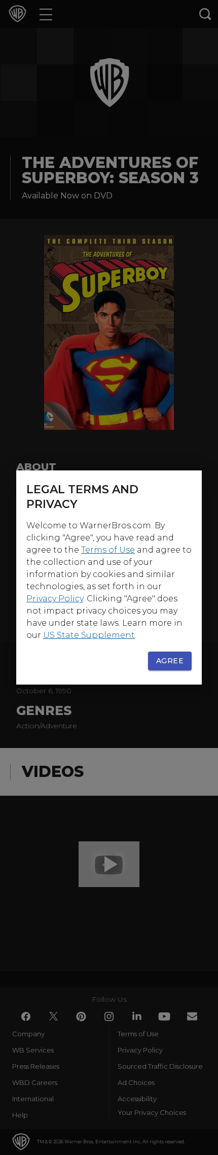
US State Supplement (89, 635)
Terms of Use (108, 550)
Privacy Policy (54, 598)
